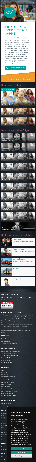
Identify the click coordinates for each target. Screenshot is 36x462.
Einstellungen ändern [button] (21, 456)
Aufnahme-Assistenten (8, 380)
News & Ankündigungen (8, 339)
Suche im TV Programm (8, 358)
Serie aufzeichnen (17, 68)
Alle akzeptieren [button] (21, 449)
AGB (2, 370)
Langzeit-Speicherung (7, 382)
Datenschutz (5, 372)
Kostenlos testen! (9, 12)
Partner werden (6, 416)
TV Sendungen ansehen (8, 353)
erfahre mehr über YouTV (20, 79)
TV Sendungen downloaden (9, 356)
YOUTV (6, 2)
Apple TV (4, 425)
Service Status (5, 341)
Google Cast (5, 432)
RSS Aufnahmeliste (7, 393)
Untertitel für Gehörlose (8, 389)
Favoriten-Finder (6, 384)
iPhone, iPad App (6, 403)
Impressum (4, 375)
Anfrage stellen (6, 459)
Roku (2, 428)
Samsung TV (5, 434)
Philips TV (4, 439)
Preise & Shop (5, 360)
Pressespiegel (5, 449)
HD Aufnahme (5, 387)
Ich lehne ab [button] (21, 452)
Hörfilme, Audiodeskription (9, 391)
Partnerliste (4, 413)
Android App (5, 406)
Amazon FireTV (5, 421)
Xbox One (4, 430)
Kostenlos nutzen (6, 362)
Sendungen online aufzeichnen (10, 351)
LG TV (3, 437)
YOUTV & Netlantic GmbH (9, 343)
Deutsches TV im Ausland (9, 396)
